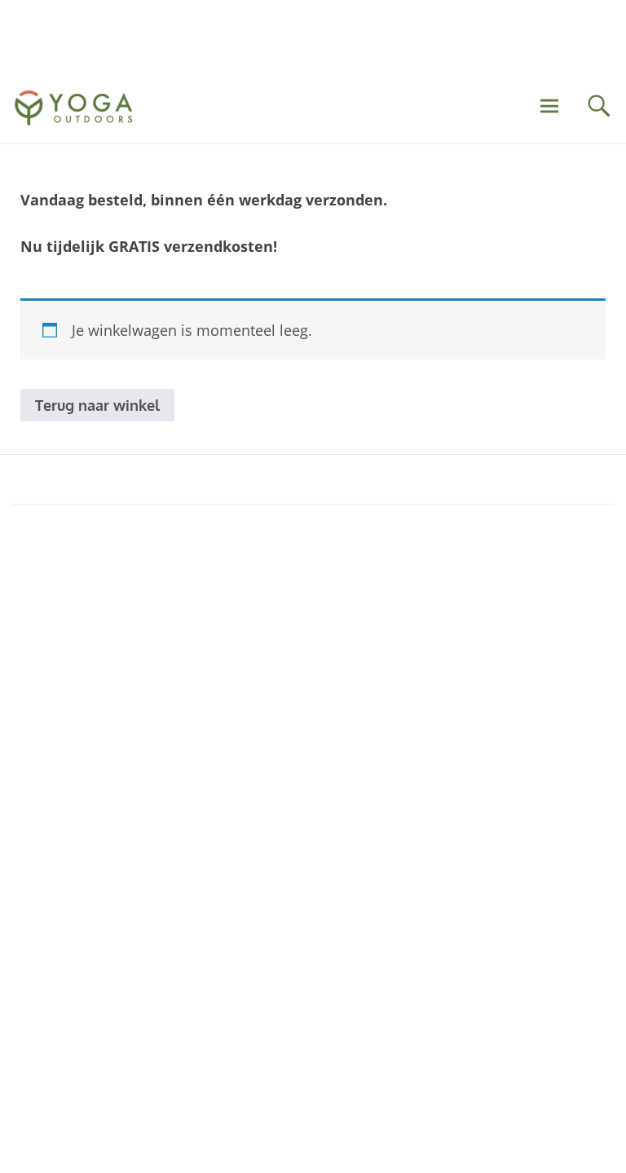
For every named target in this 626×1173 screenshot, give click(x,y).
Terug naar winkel (97, 405)
